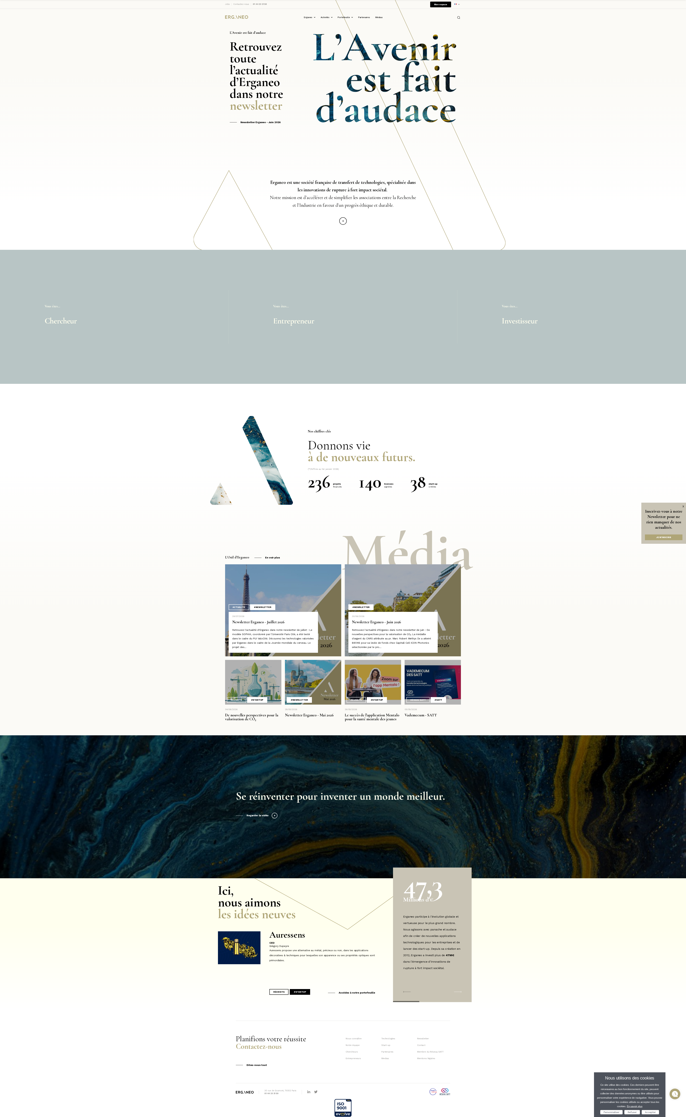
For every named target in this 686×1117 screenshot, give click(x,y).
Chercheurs (352, 1052)
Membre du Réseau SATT (430, 1052)
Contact (421, 1045)
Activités (325, 17)
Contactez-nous (241, 4)
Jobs (227, 4)
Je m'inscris (663, 537)
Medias (385, 1058)
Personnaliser (611, 1112)
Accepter (650, 1112)
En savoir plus (634, 1106)
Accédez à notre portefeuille (357, 992)
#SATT (438, 700)
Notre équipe (353, 1045)
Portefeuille (344, 17)
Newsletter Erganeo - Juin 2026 (260, 122)
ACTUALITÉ (239, 607)
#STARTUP (257, 700)
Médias (379, 17)
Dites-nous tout (257, 1065)
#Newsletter (262, 607)
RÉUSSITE (236, 700)
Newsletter (423, 1038)
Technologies (388, 1038)
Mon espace (440, 4)
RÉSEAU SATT (418, 700)
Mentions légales (426, 1058)
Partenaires (364, 17)
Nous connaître (354, 1038)
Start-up (385, 1045)
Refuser (632, 1112)
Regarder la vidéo (258, 815)
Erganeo (308, 17)
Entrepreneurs (353, 1058)
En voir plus (272, 557)
